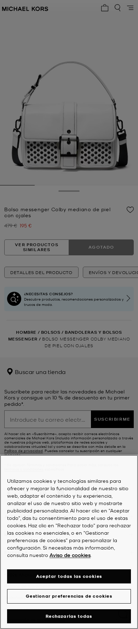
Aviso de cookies (70, 555)
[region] (69, 542)
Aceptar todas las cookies (69, 576)
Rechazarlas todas (69, 616)
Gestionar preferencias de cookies (69, 596)
